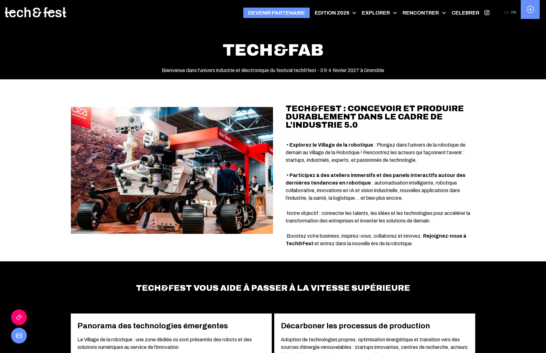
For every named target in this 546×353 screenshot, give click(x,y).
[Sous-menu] (354, 12)
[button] (276, 13)
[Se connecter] (530, 9)
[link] (336, 12)
